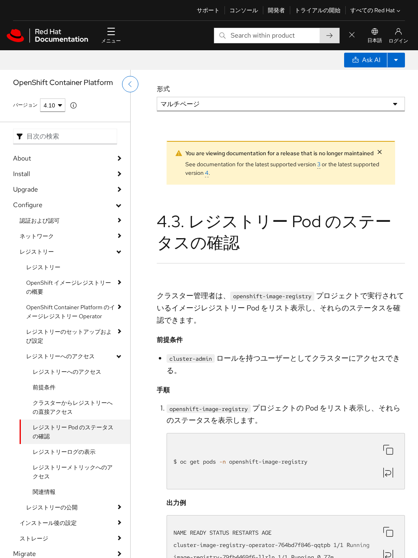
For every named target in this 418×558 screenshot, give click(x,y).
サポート (208, 10)
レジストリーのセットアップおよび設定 (69, 336)
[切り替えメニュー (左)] (130, 84)
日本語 (374, 40)
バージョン (25, 105)
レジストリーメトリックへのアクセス (73, 472)
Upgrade (25, 189)
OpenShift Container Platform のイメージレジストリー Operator (70, 312)
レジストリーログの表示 (64, 451)
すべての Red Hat (372, 10)
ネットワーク (37, 236)
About (22, 158)
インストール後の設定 (48, 523)
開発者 (276, 10)
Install (21, 174)
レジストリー (37, 251)
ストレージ (34, 538)
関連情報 (44, 492)
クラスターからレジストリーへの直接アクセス (73, 407)
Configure (27, 205)
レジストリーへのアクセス (60, 356)
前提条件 (44, 387)
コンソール (243, 10)
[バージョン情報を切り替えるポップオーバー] (73, 105)
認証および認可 (40, 220)
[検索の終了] (352, 35)
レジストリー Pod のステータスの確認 (73, 432)
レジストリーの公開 (52, 507)
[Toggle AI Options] (396, 60)
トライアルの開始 (317, 10)
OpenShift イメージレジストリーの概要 (68, 287)
